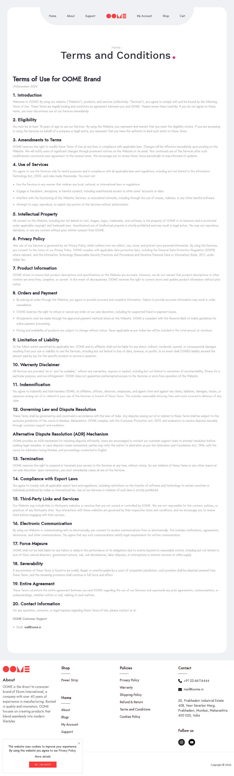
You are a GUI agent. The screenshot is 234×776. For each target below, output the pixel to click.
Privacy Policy (67, 750)
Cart (182, 16)
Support (90, 16)
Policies (126, 668)
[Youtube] (191, 742)
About (71, 16)
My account (144, 16)
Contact (184, 668)
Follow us (186, 730)
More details (43, 757)
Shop (166, 16)
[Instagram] (181, 742)
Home (52, 16)
